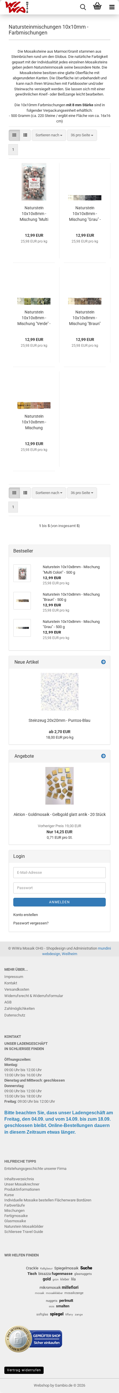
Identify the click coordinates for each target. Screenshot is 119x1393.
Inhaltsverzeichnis (19, 1179)
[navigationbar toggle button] (112, 7)
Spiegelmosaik (66, 1268)
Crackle (32, 1268)
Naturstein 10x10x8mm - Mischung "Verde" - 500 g (34, 318)
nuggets (51, 1301)
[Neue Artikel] (103, 662)
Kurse (9, 1195)
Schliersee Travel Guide (23, 1231)
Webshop (41, 1385)
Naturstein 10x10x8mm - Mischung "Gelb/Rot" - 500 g (34, 422)
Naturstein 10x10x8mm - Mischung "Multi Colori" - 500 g (34, 213)
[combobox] (49, 135)
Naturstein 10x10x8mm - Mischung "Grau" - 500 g (85, 213)
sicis (51, 1306)
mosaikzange (73, 1293)
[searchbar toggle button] (83, 7)
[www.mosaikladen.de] (14, 7)
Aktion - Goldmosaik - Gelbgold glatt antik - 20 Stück (60, 814)
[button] (14, 135)
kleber (64, 1279)
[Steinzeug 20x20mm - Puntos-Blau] (60, 692)
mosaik (39, 1293)
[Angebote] (103, 756)
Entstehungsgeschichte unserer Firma (35, 1168)
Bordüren (84, 1200)
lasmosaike (16, 1221)
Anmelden (59, 902)
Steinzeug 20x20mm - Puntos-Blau (59, 720)
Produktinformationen (22, 1189)
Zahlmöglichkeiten (19, 1008)
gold (47, 1279)
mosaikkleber (54, 1293)
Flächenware (65, 1200)
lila (73, 1279)
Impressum (13, 976)
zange (79, 1314)
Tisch (32, 1273)
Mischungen (14, 1210)
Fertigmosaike (16, 1216)
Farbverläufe (14, 1205)
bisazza (44, 1273)
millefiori (70, 1287)
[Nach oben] (103, 1384)
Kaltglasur (46, 1268)
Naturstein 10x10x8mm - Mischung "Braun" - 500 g (85, 318)
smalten (62, 1306)
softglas (42, 1314)
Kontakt (10, 983)
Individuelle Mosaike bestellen (29, 1200)
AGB (8, 1002)
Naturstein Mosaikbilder (23, 1226)
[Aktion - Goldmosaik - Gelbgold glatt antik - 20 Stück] (59, 786)
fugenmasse (62, 1273)
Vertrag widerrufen (24, 1370)
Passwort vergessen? (31, 923)
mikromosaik (50, 1287)
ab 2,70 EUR (59, 731)
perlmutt (66, 1300)
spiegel (57, 1314)
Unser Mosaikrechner (21, 1184)
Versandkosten (16, 989)
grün (56, 1279)
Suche (86, 1268)
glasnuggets (83, 1274)
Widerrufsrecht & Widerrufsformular (33, 996)
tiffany (69, 1314)
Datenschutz (14, 1015)
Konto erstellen (25, 915)
